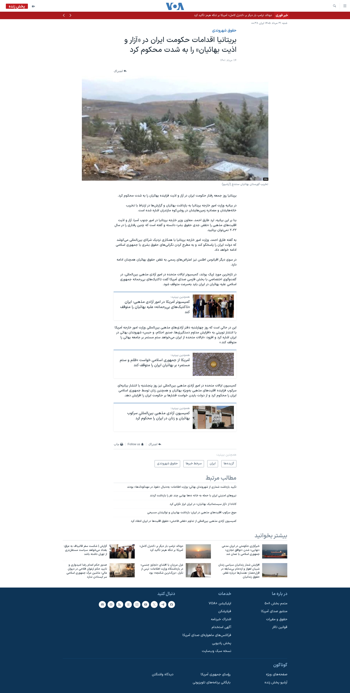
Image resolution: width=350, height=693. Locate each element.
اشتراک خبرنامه (221, 619)
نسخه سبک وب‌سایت (216, 651)
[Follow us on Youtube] (145, 604)
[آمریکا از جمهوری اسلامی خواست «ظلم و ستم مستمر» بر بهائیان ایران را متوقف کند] (213, 364)
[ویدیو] (33, 6)
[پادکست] (111, 604)
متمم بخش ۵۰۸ (276, 603)
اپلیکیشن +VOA (220, 603)
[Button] (120, 71)
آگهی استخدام (221, 627)
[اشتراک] (102, 604)
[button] (70, 16)
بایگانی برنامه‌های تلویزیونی (211, 682)
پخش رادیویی (221, 643)
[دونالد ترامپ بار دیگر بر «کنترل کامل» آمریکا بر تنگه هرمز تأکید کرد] (198, 551)
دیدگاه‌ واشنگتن (162, 674)
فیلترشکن (224, 611)
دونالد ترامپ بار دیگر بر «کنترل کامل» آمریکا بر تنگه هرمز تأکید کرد (233, 15)
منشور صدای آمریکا (274, 611)
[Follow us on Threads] (128, 604)
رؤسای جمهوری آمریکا (215, 674)
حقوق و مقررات (276, 619)
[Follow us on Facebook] (171, 604)
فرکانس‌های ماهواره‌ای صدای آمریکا (206, 635)
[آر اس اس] (119, 604)
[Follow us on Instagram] (136, 604)
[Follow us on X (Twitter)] (154, 604)
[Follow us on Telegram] (162, 604)
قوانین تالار (279, 627)
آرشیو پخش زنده (276, 682)
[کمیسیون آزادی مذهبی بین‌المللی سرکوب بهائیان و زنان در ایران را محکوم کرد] (213, 417)
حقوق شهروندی (224, 31)
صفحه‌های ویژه (276, 674)
